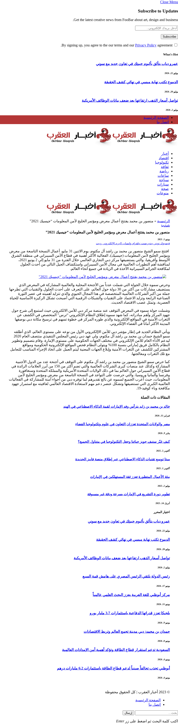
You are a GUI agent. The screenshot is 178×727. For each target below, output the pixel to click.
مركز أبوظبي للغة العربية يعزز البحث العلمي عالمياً (131, 595)
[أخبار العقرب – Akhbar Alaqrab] (112, 145)
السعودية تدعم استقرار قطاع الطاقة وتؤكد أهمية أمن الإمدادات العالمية (116, 650)
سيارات (163, 184)
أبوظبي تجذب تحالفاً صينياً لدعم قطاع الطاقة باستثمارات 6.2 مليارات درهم (113, 668)
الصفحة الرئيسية (156, 117)
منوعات (163, 193)
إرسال (128, 713)
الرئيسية (163, 221)
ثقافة (165, 167)
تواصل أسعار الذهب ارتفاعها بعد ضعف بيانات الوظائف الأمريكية (130, 100)
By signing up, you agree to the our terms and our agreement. (117, 45)
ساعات (163, 175)
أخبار (165, 154)
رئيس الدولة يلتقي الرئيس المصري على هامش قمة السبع (126, 576)
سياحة (164, 180)
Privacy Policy (145, 45)
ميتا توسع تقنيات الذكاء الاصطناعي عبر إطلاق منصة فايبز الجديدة (122, 459)
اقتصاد (164, 158)
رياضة (164, 171)
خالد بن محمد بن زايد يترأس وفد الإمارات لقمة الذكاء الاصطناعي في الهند (116, 406)
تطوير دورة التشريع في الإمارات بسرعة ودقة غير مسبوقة (128, 494)
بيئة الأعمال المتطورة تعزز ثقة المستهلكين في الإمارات (130, 477)
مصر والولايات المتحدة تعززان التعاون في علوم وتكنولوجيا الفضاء (122, 424)
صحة (165, 189)
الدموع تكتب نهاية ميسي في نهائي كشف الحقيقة (141, 82)
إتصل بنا (163, 122)
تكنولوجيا (162, 162)
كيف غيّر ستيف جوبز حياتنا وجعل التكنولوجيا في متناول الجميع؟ (124, 441)
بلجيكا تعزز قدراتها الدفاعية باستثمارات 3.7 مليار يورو (130, 613)
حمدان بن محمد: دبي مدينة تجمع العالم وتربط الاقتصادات (127, 631)
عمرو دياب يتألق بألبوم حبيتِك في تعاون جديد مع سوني (137, 64)
